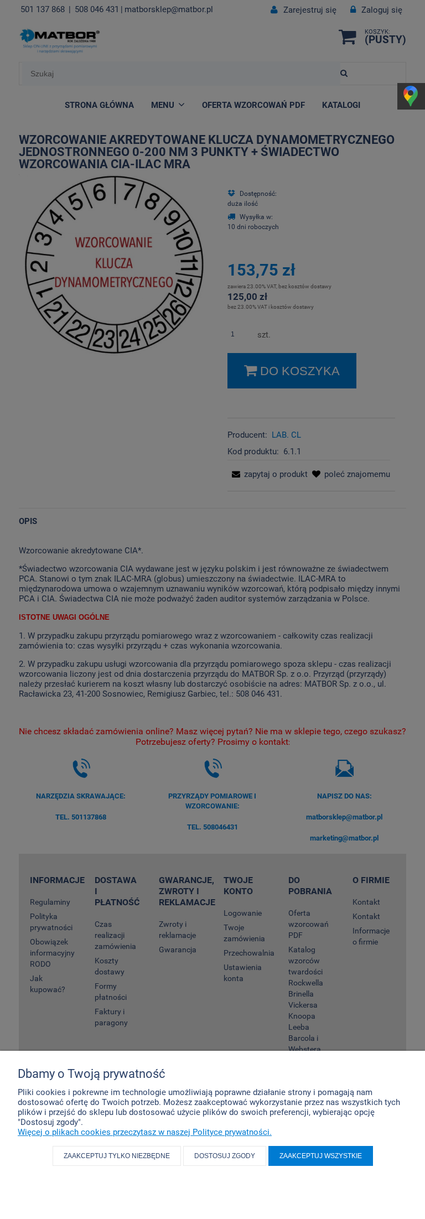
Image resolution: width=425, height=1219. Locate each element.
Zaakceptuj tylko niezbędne (117, 1156)
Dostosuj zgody (224, 1156)
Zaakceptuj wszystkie (320, 1156)
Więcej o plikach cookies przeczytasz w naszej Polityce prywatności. (145, 1132)
